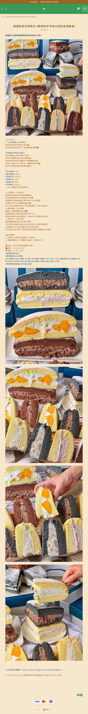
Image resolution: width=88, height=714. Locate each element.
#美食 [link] (22, 258)
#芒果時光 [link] (9, 184)
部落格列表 (8, 17)
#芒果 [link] (57, 261)
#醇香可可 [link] (9, 179)
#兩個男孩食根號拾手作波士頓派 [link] (18, 264)
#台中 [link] (16, 258)
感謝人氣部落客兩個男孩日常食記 (21, 35)
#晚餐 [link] (41, 258)
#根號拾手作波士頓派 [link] (15, 153)
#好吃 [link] (10, 261)
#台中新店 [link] (21, 142)
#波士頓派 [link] (50, 261)
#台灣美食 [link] (72, 258)
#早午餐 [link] (27, 261)
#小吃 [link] (56, 258)
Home (3, 17)
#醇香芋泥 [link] (9, 182)
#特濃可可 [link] (9, 176)
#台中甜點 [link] (35, 261)
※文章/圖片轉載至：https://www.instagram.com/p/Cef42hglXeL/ (33, 669)
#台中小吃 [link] (49, 258)
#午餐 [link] (27, 258)
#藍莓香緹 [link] (9, 174)
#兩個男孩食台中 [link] (12, 253)
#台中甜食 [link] (12, 142)
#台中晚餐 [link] (34, 258)
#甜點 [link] (42, 261)
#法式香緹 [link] (9, 171)
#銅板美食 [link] (63, 258)
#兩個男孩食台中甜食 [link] (14, 256)
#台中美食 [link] (9, 258)
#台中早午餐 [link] (18, 261)
